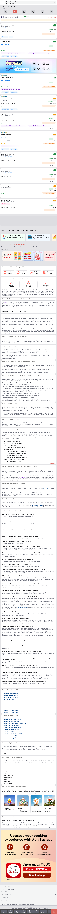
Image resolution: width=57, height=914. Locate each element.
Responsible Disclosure (29, 902)
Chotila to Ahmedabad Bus (11, 712)
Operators (37, 902)
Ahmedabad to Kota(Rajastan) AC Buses (14, 740)
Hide (52, 686)
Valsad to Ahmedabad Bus (10, 699)
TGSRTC (20, 808)
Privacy (22, 902)
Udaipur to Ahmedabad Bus (11, 710)
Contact (12, 902)
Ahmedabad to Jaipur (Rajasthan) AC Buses (15, 738)
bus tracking (49, 641)
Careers (45, 902)
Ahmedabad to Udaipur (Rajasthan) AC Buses (15, 723)
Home (2, 244)
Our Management (5, 904)
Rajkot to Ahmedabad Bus (10, 708)
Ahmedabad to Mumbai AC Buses (12, 719)
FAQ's (16, 902)
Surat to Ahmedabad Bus (10, 701)
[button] (2, 2)
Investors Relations (13, 904)
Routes (41, 902)
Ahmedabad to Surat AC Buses (11, 721)
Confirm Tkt (31, 907)
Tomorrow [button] (8, 8)
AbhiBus (24, 907)
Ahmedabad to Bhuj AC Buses (11, 725)
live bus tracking (46, 488)
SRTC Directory (31, 793)
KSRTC (33, 808)
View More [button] (52, 463)
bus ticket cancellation (22, 607)
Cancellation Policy (22, 904)
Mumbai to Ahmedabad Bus (11, 706)
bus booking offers (22, 477)
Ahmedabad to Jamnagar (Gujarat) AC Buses (15, 733)
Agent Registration (30, 904)
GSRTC (5, 302)
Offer (5, 902)
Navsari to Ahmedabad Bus (11, 697)
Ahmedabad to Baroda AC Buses (12, 731)
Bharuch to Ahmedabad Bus (11, 695)
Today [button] (3, 8)
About (8, 902)
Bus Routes (8, 244)
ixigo (27, 907)
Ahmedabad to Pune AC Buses (11, 729)
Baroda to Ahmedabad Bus (11, 693)
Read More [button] (40, 246)
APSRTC (7, 808)
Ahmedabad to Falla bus (37, 505)
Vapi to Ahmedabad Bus (10, 704)
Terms (19, 902)
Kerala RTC (48, 808)
